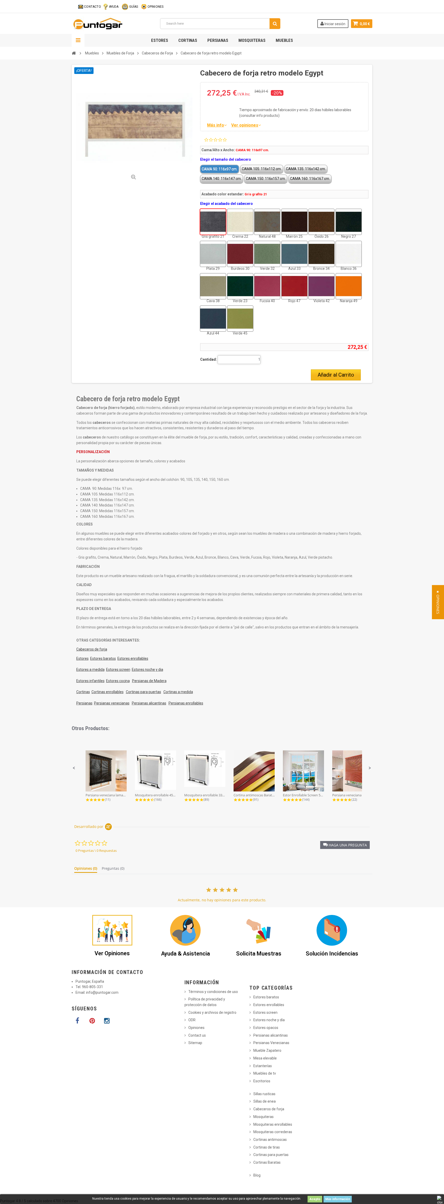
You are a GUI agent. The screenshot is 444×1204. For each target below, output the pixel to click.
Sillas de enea (264, 1101)
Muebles (284, 40)
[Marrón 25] (294, 222)
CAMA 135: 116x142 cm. (306, 169)
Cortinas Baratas (267, 1162)
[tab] (85, 869)
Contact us (197, 1035)
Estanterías (262, 1066)
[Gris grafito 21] (213, 222)
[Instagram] (106, 1021)
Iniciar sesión (334, 24)
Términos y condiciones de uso (213, 992)
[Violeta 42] (321, 286)
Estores (159, 40)
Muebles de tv (264, 1073)
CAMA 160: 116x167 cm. (310, 179)
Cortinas (187, 40)
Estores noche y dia (147, 669)
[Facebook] (77, 1021)
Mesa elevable (265, 1058)
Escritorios (261, 1081)
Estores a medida (90, 669)
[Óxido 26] (321, 222)
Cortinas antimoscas (270, 1140)
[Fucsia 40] (267, 286)
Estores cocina (118, 681)
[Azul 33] (294, 254)
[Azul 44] (213, 318)
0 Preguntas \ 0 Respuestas (96, 850)
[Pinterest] (92, 1021)
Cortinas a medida (178, 692)
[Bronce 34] (321, 254)
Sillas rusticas (264, 1094)
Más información (337, 1199)
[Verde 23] (240, 286)
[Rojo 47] (294, 286)
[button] (74, 768)
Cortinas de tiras (266, 1147)
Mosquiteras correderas (272, 1132)
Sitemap (195, 1043)
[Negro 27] (349, 222)
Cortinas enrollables (107, 692)
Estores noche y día (269, 1020)
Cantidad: (208, 359)
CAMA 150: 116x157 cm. (266, 179)
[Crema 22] (240, 222)
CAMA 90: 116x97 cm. (219, 169)
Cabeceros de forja (91, 649)
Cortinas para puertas (143, 692)
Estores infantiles (90, 681)
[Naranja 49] (349, 286)
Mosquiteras (251, 40)
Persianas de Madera (149, 681)
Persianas (217, 40)
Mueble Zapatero (267, 1050)
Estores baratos (103, 658)
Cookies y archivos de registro (212, 1012)
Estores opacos (265, 1028)
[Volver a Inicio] (74, 53)
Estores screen (118, 669)
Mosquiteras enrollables (272, 1124)
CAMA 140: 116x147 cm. (222, 179)
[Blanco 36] (349, 254)
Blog (257, 1175)
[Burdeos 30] (240, 254)
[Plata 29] (213, 254)
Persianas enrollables (186, 703)
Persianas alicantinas (149, 703)
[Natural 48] (267, 222)
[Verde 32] (267, 254)
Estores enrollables (132, 658)
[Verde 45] (240, 318)
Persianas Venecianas (271, 1043)
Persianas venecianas (112, 703)
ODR (192, 1020)
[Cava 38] (213, 286)
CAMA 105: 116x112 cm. (262, 169)
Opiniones (196, 1028)
